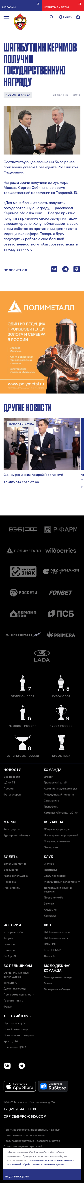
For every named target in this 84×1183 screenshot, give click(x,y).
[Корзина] (78, 17)
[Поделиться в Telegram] (65, 270)
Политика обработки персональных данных (32, 1129)
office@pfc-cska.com (25, 1117)
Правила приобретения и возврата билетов (32, 1140)
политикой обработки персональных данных (36, 1164)
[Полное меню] (6, 18)
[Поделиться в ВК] (54, 270)
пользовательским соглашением (50, 1160)
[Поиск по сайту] (51, 17)
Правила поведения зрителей (23, 1146)
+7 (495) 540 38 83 (20, 1109)
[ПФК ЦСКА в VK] (7, 1066)
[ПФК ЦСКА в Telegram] (22, 1066)
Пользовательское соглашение (24, 1135)
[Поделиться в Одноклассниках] (76, 270)
